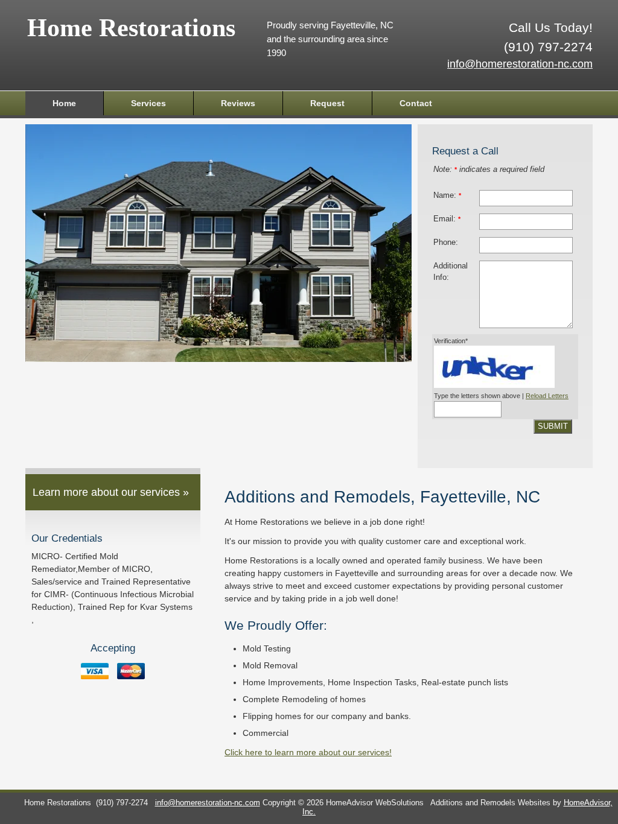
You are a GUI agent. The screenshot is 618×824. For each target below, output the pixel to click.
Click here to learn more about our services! (308, 752)
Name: (447, 195)
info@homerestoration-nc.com (520, 64)
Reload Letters (547, 395)
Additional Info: (450, 272)
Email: (446, 219)
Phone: (445, 242)
